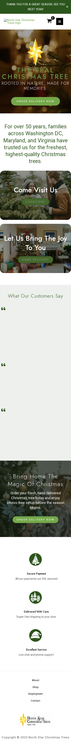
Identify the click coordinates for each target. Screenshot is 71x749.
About (35, 680)
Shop (36, 687)
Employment (35, 693)
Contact (35, 700)
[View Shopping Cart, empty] (49, 21)
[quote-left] (3, 308)
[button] (35, 519)
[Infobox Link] (35, 566)
